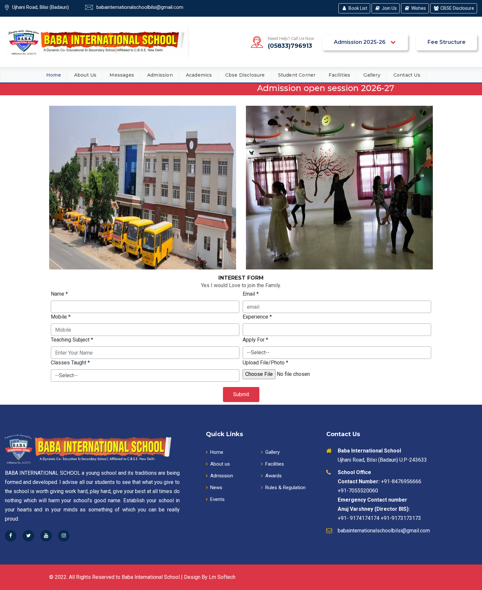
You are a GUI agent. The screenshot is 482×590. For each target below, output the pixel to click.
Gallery (371, 75)
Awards (273, 476)
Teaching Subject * (72, 340)
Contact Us (406, 75)
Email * (251, 294)
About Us (85, 75)
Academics (199, 75)
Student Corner (297, 75)
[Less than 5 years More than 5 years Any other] (337, 329)
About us (220, 464)
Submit (241, 394)
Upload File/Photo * (265, 363)
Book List (358, 8)
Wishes (418, 8)
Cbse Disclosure (245, 75)
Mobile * (60, 317)
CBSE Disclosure (457, 8)
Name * (59, 294)
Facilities (339, 75)
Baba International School (151, 577)
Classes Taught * (70, 363)
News (216, 487)
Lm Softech (222, 577)
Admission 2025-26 (360, 42)
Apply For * (255, 340)
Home (53, 75)
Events (217, 499)
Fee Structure (447, 42)
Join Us (389, 8)
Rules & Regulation (285, 487)
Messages (122, 75)
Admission (160, 75)
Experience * (257, 317)
